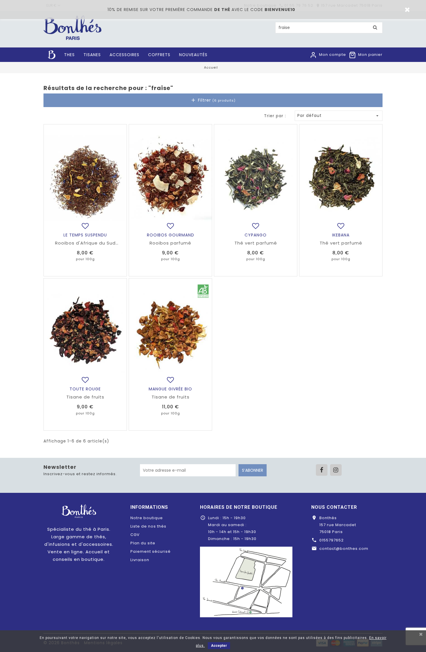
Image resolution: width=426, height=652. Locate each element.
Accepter (219, 646)
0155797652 (331, 540)
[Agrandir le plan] (246, 582)
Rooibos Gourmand (170, 235)
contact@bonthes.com (343, 548)
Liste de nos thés (148, 526)
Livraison (139, 560)
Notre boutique (146, 518)
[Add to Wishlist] (85, 226)
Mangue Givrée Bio (170, 389)
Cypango (256, 235)
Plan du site (142, 543)
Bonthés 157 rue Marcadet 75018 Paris (337, 525)
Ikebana (340, 235)
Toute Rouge (85, 389)
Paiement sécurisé (150, 551)
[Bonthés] (78, 511)
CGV (135, 534)
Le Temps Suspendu (85, 235)
